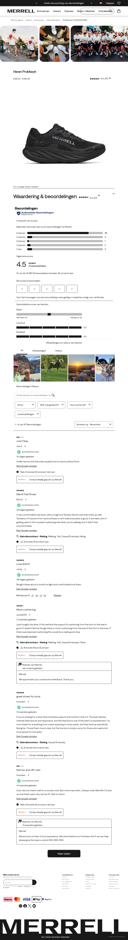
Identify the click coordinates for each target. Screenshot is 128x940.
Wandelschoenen (113, 879)
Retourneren (65, 879)
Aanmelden (65, 884)
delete (87, 881)
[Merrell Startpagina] (21, 11)
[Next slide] (91, 3)
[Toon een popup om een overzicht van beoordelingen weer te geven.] (110, 79)
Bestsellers (112, 886)
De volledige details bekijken (26, 187)
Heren (57, 11)
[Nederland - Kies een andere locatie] (101, 3)
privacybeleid (20, 886)
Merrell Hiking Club (114, 888)
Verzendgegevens (67, 881)
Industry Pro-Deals (90, 884)
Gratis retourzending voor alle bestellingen (64, 3)
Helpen (110, 3)
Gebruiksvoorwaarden (6, 887)
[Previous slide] (36, 3)
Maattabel (88, 886)
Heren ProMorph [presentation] (24, 71)
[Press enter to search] (110, 11)
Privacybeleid (48, 936)
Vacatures (88, 888)
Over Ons (111, 877)
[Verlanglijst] (119, 3)
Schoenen (43, 11)
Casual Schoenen (113, 881)
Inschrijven (65, 886)
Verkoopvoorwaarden (27, 886)
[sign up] (34, 882)
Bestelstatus (65, 888)
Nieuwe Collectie (113, 884)
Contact (64, 877)
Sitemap (43, 936)
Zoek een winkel (89, 879)
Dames (69, 11)
